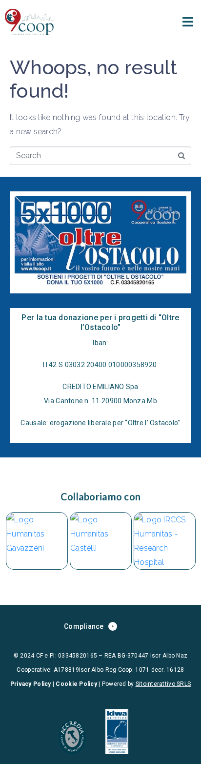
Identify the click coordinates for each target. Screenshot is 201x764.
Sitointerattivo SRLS (163, 684)
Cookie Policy (76, 684)
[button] (187, 22)
